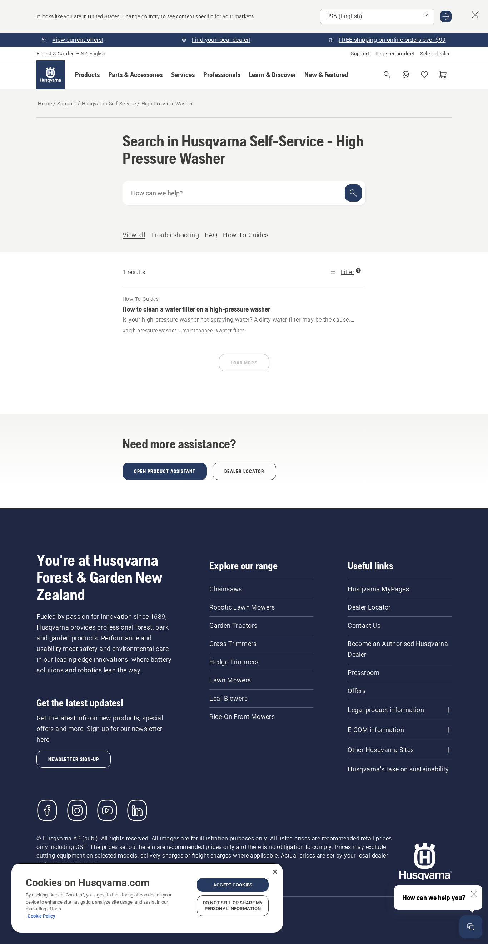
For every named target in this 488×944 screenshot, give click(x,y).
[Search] (353, 193)
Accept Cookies (232, 885)
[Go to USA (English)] (446, 16)
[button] (87, 74)
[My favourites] (424, 74)
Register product (394, 53)
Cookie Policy (41, 916)
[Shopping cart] (443, 74)
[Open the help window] (470, 926)
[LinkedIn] (137, 810)
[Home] (50, 74)
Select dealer (435, 53)
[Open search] (387, 74)
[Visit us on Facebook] (47, 810)
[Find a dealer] (405, 74)
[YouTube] (107, 810)
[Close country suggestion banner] (475, 14)
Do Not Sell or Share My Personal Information (233, 905)
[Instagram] (77, 810)
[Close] (275, 872)
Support (360, 53)
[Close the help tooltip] (473, 894)
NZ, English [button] (93, 53)
